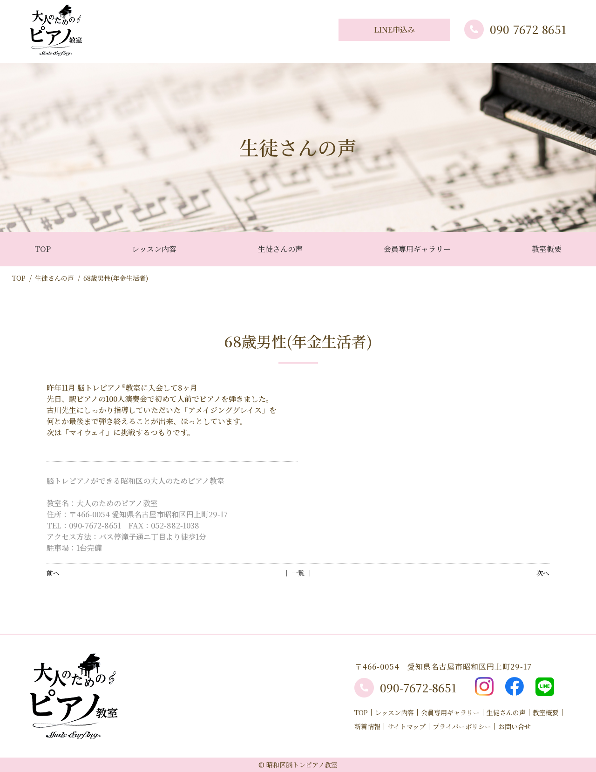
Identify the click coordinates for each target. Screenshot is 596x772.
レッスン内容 (154, 249)
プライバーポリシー (462, 726)
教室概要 (547, 249)
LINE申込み (394, 29)
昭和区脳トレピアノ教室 (302, 764)
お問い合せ (514, 726)
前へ (53, 572)
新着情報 (367, 726)
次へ (542, 572)
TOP (42, 249)
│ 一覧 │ (298, 572)
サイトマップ (406, 726)
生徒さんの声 (280, 249)
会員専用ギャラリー (417, 249)
